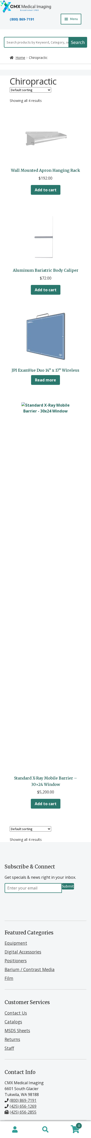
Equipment (16, 943)
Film (9, 978)
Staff (9, 1048)
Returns (12, 1039)
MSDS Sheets (17, 1030)
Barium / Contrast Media (30, 969)
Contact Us (16, 1013)
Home (20, 57)
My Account (15, 1129)
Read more (45, 380)
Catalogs (13, 1022)
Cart (70, 1125)
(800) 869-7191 (22, 19)
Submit (68, 886)
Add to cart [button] (46, 190)
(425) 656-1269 (23, 1106)
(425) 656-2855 (23, 1112)
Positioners (16, 961)
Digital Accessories (23, 952)
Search (78, 42)
